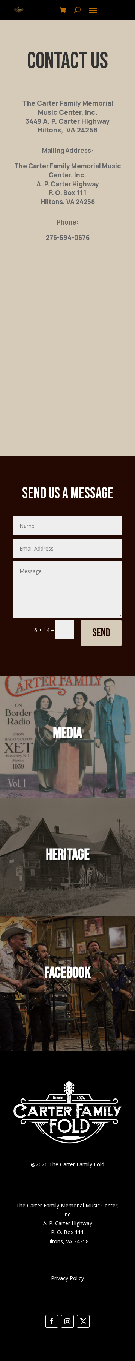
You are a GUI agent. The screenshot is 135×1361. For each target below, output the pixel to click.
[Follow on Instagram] (67, 1321)
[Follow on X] (83, 1321)
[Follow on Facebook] (51, 1321)
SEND (101, 633)
